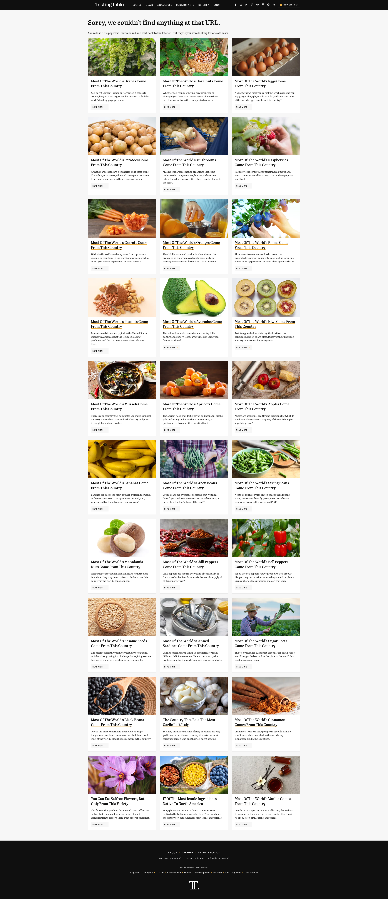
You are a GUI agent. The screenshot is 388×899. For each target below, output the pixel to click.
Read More (98, 107)
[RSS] (273, 5)
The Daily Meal (233, 872)
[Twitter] (241, 5)
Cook (217, 5)
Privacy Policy (209, 852)
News (149, 5)
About (172, 852)
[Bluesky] (257, 5)
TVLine (160, 872)
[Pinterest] (252, 5)
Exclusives (164, 5)
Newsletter (290, 4)
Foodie (187, 872)
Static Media (174, 858)
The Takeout (251, 872)
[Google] (268, 5)
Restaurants (185, 5)
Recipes (136, 5)
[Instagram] (262, 5)
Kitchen (203, 5)
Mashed (217, 872)
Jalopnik (148, 872)
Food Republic (202, 872)
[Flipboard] (246, 5)
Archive (187, 852)
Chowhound (174, 872)
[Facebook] (235, 5)
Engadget (135, 872)
